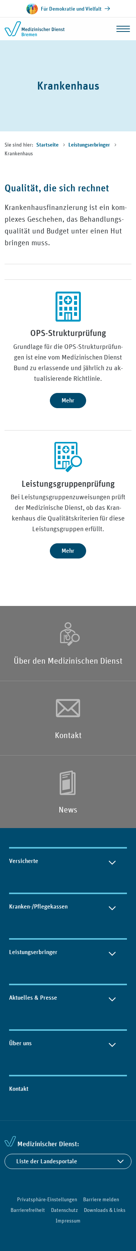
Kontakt (68, 735)
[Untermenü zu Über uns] (112, 1043)
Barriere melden (101, 1199)
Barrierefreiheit (28, 1210)
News (68, 809)
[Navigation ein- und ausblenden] (123, 29)
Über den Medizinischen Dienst (68, 661)
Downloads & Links (104, 1210)
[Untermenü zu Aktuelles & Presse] (112, 998)
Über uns (20, 1043)
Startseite (48, 145)
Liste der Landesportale (46, 1161)
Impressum (68, 1220)
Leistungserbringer (89, 145)
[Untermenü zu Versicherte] (112, 861)
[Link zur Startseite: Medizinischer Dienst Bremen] (35, 28)
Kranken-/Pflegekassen (38, 906)
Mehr (68, 400)
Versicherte (23, 861)
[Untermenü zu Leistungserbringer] (112, 952)
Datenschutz (64, 1210)
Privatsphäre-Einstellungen (47, 1199)
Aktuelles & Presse (33, 998)
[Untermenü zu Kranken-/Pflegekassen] (112, 906)
